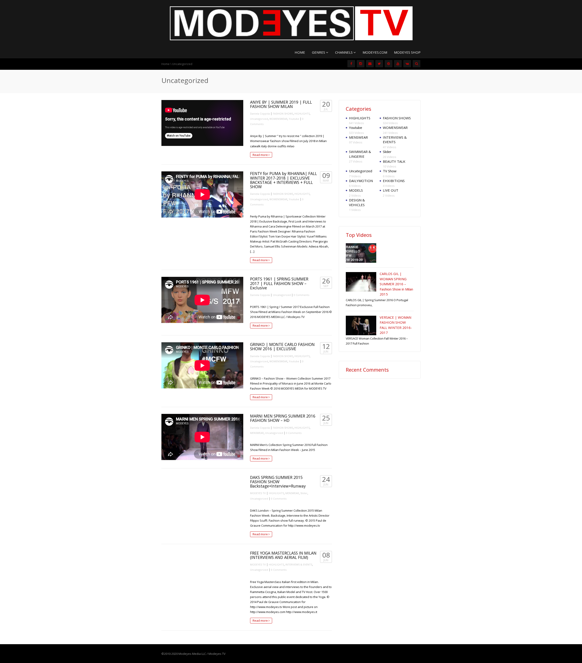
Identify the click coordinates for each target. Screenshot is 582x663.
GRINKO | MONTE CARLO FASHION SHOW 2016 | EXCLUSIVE (282, 346)
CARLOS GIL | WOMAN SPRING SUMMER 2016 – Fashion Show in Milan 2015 (396, 283)
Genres (319, 52)
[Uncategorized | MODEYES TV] (291, 23)
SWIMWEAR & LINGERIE (360, 154)
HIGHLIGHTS (302, 113)
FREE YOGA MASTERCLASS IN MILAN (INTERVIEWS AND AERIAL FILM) (283, 555)
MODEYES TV (258, 493)
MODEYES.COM (375, 52)
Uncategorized (259, 118)
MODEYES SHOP (407, 52)
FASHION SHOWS (283, 113)
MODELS (356, 190)
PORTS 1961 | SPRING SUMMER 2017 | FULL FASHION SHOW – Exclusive (279, 283)
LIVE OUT (390, 190)
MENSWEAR (257, 433)
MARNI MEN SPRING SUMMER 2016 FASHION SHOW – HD (282, 418)
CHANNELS (344, 52)
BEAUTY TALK (394, 161)
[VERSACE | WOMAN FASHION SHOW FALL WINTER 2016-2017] (361, 325)
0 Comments (301, 295)
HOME (300, 52)
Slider (303, 493)
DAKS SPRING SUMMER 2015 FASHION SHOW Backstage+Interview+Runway (278, 482)
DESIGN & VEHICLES (357, 202)
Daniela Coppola (260, 113)
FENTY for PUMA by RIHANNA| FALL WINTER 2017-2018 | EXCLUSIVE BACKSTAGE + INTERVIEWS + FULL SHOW (283, 180)
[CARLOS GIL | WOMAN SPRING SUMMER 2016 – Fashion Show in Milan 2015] (361, 282)
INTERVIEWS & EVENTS (298, 564)
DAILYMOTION (361, 180)
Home (165, 64)
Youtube (294, 118)
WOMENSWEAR (278, 118)
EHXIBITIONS (394, 180)
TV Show (389, 171)
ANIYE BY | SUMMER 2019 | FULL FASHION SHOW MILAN (281, 104)
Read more (260, 155)
